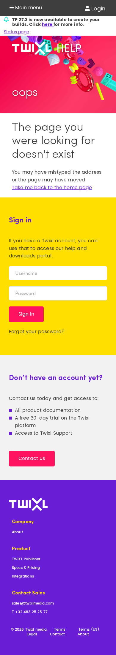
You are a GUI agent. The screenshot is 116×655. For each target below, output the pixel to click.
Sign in (26, 314)
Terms (59, 629)
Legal (32, 634)
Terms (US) (89, 629)
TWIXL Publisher (26, 559)
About (17, 532)
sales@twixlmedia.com (33, 603)
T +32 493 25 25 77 (30, 612)
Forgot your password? (37, 332)
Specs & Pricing (26, 568)
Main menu (28, 8)
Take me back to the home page (52, 188)
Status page (16, 32)
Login (97, 8)
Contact (57, 634)
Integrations (23, 576)
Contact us (31, 458)
